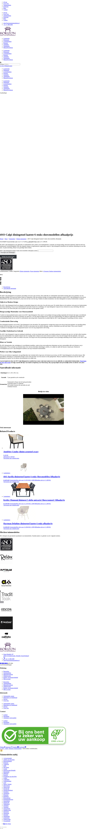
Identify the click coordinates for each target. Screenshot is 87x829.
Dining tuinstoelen (21, 239)
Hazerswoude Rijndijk (9, 770)
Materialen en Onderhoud (10, 697)
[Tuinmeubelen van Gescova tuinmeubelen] (6, 615)
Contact (5, 9)
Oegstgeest (6, 793)
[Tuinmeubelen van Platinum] (6, 576)
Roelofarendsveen (8, 799)
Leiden (5, 778)
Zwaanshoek (6, 821)
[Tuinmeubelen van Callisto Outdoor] (6, 642)
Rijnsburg (6, 796)
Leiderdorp (6, 779)
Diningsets (6, 40)
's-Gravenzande (7, 758)
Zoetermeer (6, 818)
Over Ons (6, 3)
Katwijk (5, 775)
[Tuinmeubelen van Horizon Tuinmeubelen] (6, 563)
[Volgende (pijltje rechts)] (2, 828)
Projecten (5, 6)
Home (1, 239)
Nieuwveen (6, 787)
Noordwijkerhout (8, 790)
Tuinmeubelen (7, 5)
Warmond (6, 811)
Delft (4, 766)
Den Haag (6, 767)
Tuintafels (6, 44)
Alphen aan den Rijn (9, 759)
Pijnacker (5, 795)
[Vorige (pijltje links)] (0, 828)
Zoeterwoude (7, 819)
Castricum (6, 764)
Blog (4, 8)
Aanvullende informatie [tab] (9, 288)
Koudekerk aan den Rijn (10, 776)
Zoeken (2, 64)
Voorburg (5, 805)
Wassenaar (6, 813)
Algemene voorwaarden (9, 718)
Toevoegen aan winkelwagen (8, 252)
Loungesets (6, 38)
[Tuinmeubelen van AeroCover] (6, 629)
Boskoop (5, 762)
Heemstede (6, 772)
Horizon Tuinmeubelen (15, 748)
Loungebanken (7, 41)
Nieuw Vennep (7, 784)
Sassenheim (6, 801)
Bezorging (6, 671)
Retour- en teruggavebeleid (10, 677)
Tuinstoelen (6, 46)
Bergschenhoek (7, 761)
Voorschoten (6, 808)
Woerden (5, 814)
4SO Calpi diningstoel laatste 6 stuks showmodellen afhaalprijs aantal (18, 250)
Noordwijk (6, 788)
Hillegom (5, 773)
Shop (6, 239)
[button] (43, 62)
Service (5, 699)
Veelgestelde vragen (8, 696)
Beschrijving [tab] (6, 287)
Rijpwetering (6, 798)
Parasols (5, 43)
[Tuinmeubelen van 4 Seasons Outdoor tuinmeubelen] (6, 269)
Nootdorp (6, 792)
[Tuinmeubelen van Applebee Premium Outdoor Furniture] (6, 589)
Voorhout (5, 807)
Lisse (4, 782)
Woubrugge (6, 816)
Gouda (5, 769)
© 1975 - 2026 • (4, 748)
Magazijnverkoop (8, 47)
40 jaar (5, 2)
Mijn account (6, 679)
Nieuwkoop (6, 785)
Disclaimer (6, 716)
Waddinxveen (7, 810)
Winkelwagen (7, 676)
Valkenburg (6, 804)
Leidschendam (7, 781)
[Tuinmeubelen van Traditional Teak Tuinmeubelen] (6, 602)
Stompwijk (6, 802)
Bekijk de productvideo (8, 256)
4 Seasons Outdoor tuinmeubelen (52, 271)
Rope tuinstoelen (34, 271)
